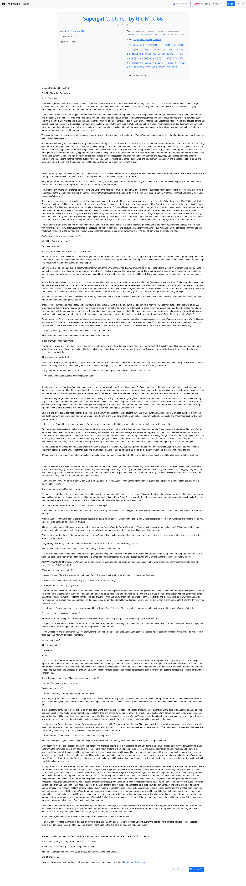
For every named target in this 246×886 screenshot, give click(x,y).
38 (163, 54)
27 (172, 49)
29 (181, 49)
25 (163, 49)
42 (181, 54)
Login (230, 4)
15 (178, 45)
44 (133, 58)
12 (164, 45)
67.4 (142, 67)
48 (150, 58)
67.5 (148, 67)
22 (150, 49)
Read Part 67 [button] (196, 869)
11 (160, 45)
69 (164, 67)
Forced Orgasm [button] (146, 34)
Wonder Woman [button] (174, 31)
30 (128, 54)
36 (154, 54)
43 (128, 58)
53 (172, 58)
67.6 (154, 67)
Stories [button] (197, 4)
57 (133, 63)
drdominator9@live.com (135, 862)
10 (156, 45)
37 (159, 54)
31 (133, 54)
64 (163, 63)
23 (154, 49)
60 (146, 63)
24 (159, 49)
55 (181, 58)
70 (168, 67)
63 (159, 63)
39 (167, 54)
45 (137, 58)
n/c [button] (143, 31)
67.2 (129, 67)
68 (160, 67)
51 (163, 58)
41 (176, 54)
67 (176, 63)
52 (167, 58)
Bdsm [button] (157, 34)
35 (150, 54)
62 (154, 63)
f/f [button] (137, 34)
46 (141, 58)
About (215, 4)
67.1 (182, 63)
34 (146, 54)
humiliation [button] (151, 31)
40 (172, 54)
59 (141, 63)
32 (137, 54)
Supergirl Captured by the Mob (147, 40)
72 (177, 67)
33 (141, 54)
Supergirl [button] (136, 31)
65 (167, 63)
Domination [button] (161, 31)
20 (141, 49)
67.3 (136, 67)
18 (133, 49)
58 (137, 63)
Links (207, 4)
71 (173, 67)
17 (128, 49)
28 (176, 49)
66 (172, 63)
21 (146, 49)
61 (150, 63)
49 (154, 58)
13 (169, 45)
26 (167, 49)
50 (159, 58)
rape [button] (182, 34)
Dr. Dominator (73, 31)
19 (137, 49)
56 (128, 63)
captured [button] (174, 34)
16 (182, 45)
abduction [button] (165, 34)
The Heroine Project (17, 3)
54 (176, 58)
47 (146, 58)
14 (173, 45)
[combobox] (181, 4)
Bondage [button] (131, 34)
